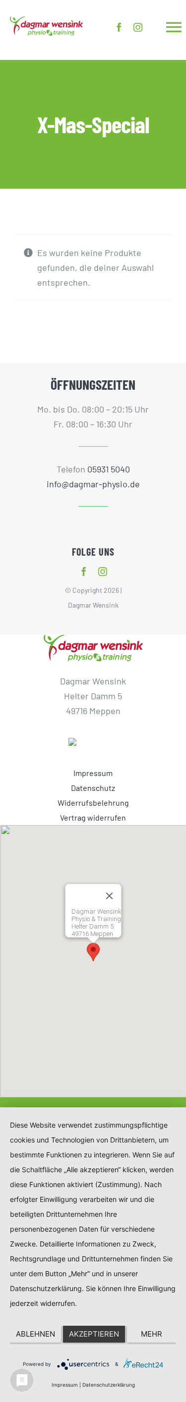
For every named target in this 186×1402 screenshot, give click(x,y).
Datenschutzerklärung (108, 1385)
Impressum (65, 1385)
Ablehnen (35, 1334)
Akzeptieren (94, 1334)
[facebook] (119, 27)
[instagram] (137, 27)
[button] (93, 952)
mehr (151, 1334)
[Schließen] (109, 896)
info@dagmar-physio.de (93, 483)
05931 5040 (108, 469)
